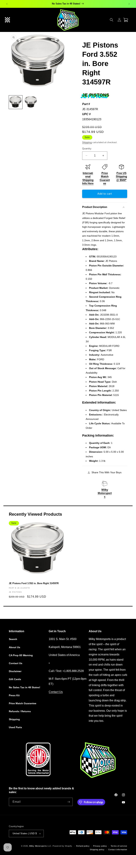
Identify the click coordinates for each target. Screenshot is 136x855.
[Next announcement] (129, 4)
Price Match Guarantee (22, 703)
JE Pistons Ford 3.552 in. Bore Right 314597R (34, 583)
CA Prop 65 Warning (21, 655)
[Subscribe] (68, 802)
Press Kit (14, 695)
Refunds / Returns (20, 711)
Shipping (87, 142)
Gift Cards (15, 679)
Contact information (117, 849)
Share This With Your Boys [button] (106, 472)
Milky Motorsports (105, 493)
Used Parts (15, 727)
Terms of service (119, 846)
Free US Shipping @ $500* (121, 176)
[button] (7, 20)
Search (13, 639)
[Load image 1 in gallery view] (15, 102)
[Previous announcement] (7, 4)
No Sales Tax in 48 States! (24, 687)
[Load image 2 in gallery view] (31, 102)
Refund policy (82, 846)
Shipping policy (97, 849)
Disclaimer (15, 671)
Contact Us (15, 663)
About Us (14, 647)
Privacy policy (100, 846)
